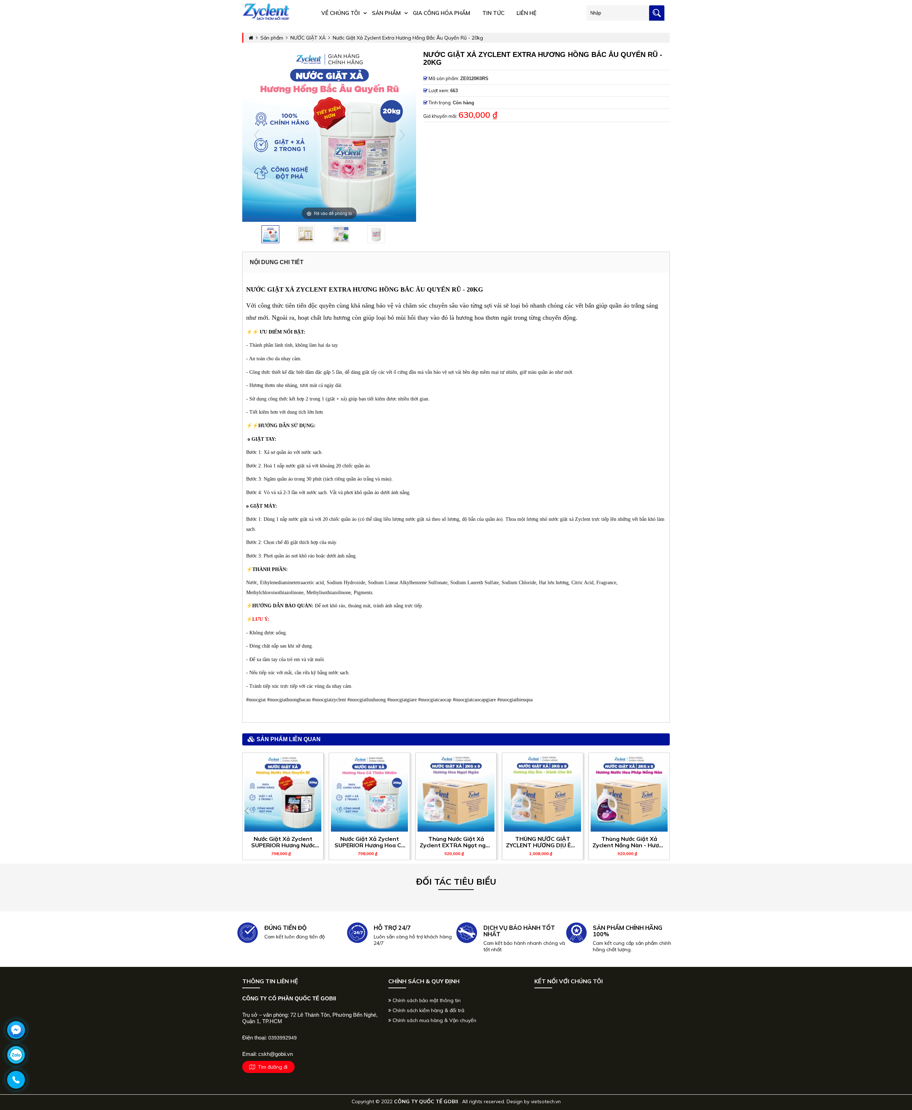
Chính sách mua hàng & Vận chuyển (433, 1020)
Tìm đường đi (271, 1067)
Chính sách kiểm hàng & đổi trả (427, 1010)
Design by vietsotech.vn (534, 1101)
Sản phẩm (386, 13)
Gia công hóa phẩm (441, 13)
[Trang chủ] (266, 19)
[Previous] (257, 135)
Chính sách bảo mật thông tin (426, 1000)
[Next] (402, 135)
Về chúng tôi (340, 13)
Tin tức (493, 13)
